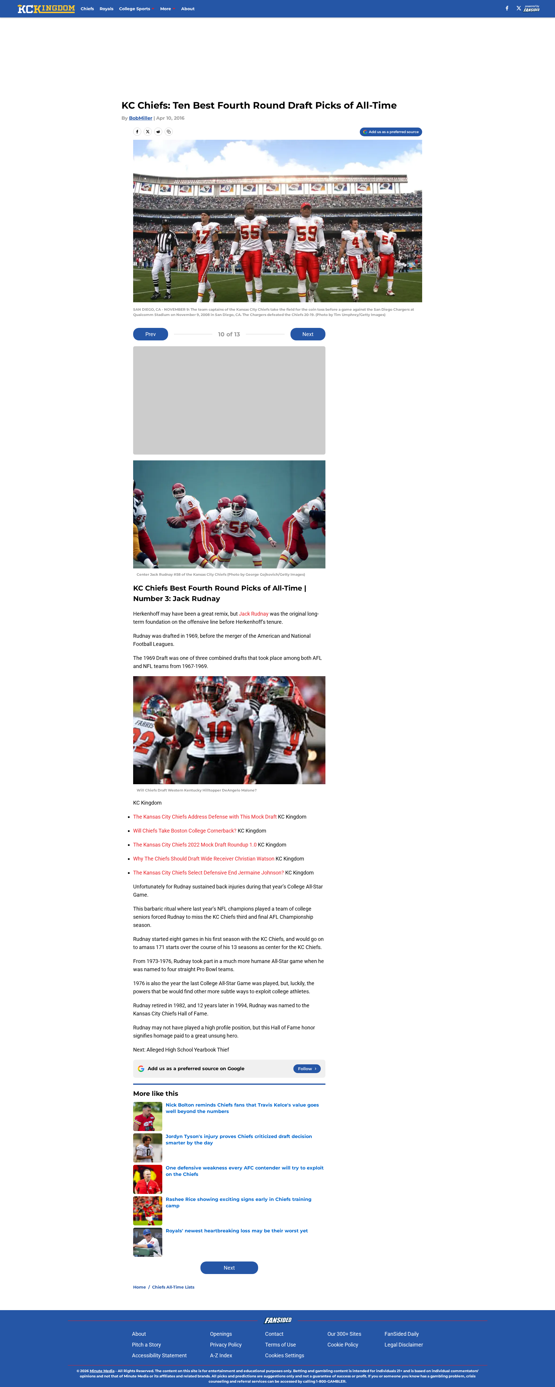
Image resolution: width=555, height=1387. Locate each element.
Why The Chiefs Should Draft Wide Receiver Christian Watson (204, 859)
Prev (150, 334)
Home (139, 1287)
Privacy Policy (226, 1345)
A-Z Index (221, 1355)
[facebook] (507, 8)
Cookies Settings (284, 1355)
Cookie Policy (342, 1345)
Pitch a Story (146, 1345)
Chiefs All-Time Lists (173, 1287)
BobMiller (140, 118)
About (188, 8)
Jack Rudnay (254, 614)
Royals (106, 8)
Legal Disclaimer (404, 1345)
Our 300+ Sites (344, 1334)
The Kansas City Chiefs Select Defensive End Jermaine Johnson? (209, 873)
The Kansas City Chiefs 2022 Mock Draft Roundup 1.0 (195, 845)
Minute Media (102, 1371)
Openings (221, 1334)
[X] (519, 8)
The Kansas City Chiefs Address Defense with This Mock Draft (205, 817)
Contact (274, 1334)
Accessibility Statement (159, 1355)
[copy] (169, 132)
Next (307, 334)
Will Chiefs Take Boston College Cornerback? (185, 831)
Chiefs (87, 8)
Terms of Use (280, 1345)
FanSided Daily (402, 1334)
